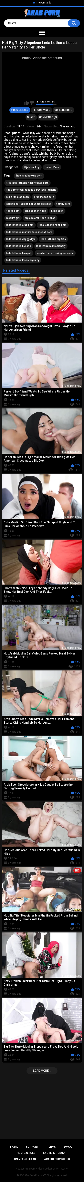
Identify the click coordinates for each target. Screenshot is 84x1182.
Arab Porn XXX (38, 1175)
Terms (51, 1146)
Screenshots (63, 110)
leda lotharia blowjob (18, 253)
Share (31, 117)
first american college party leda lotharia (31, 189)
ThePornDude (43, 2)
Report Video (41, 110)
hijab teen (57, 210)
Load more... (42, 1070)
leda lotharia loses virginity (22, 260)
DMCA (68, 1146)
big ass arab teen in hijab (40, 218)
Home (14, 1146)
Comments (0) (48, 117)
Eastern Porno (54, 1152)
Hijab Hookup (32, 167)
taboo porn (13, 210)
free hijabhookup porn (29, 175)
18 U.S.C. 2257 (26, 1152)
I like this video (26, 103)
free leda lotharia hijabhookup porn (27, 182)
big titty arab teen (17, 197)
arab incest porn (44, 197)
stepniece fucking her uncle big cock (28, 203)
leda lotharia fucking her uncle (55, 253)
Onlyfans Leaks (25, 1159)
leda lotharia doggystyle (21, 239)
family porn (63, 203)
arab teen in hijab (35, 210)
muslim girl (13, 218)
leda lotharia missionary (50, 246)
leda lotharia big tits (53, 239)
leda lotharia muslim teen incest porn (29, 232)
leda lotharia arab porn (20, 225)
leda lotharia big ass (18, 246)
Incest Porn (52, 167)
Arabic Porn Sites (57, 1159)
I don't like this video (32, 103)
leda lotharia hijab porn (53, 225)
